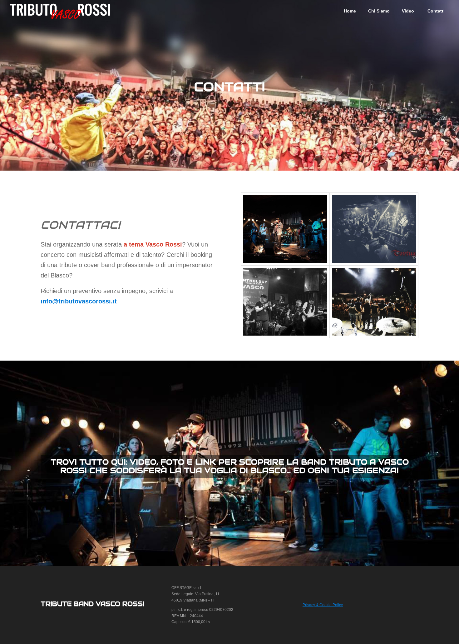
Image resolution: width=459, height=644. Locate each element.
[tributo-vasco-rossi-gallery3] (285, 228)
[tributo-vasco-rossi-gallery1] (285, 301)
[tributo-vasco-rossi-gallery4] (374, 228)
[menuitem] (350, 11)
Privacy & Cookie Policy (323, 605)
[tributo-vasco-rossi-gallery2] (374, 301)
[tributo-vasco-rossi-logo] (60, 11)
